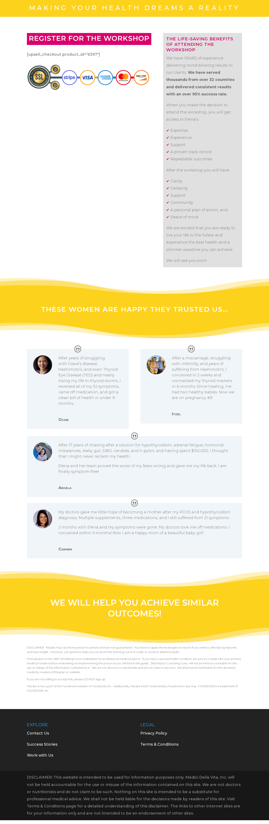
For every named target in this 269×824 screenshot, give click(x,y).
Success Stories (42, 744)
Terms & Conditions (159, 744)
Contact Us (38, 733)
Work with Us (40, 755)
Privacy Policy (153, 733)
